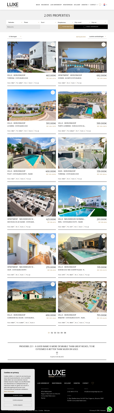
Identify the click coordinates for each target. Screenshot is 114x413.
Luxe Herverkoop (56, 5)
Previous (9, 57)
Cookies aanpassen (18, 400)
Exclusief (77, 5)
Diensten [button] (84, 5)
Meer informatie (9, 391)
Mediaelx (103, 410)
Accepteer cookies (18, 395)
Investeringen (67, 5)
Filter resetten (67, 26)
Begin (38, 5)
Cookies (40, 410)
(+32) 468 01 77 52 (72, 391)
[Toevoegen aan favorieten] (53, 44)
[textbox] (15, 22)
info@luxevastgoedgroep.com (93, 391)
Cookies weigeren (18, 405)
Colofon (29, 410)
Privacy (35, 410)
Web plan (47, 410)
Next (54, 57)
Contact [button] (93, 5)
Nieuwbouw (45, 5)
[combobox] (15, 22)
